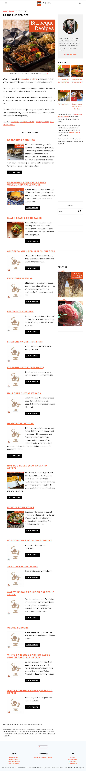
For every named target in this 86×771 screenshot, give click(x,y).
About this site (13, 757)
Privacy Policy (13, 759)
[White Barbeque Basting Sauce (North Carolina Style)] (15, 669)
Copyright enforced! (14, 761)
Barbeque (15, 122)
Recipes (11, 11)
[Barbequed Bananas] (15, 152)
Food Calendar (72, 763)
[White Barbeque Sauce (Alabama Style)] (15, 705)
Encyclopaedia (72, 759)
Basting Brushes (42, 122)
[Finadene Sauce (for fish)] (15, 353)
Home (5, 11)
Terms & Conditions (13, 763)
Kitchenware (72, 761)
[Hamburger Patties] (15, 435)
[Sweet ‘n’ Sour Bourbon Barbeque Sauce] (15, 606)
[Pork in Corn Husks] (15, 519)
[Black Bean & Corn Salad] (15, 230)
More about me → (70, 54)
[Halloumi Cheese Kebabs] (15, 405)
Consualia (61, 271)
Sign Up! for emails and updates (43, 757)
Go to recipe (14, 172)
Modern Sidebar (74, 132)
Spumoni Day (62, 300)
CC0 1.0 (45, 73)
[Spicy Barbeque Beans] (15, 578)
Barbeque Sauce (27, 122)
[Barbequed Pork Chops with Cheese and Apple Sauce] (15, 196)
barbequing (24, 79)
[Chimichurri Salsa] (15, 290)
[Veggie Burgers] (15, 639)
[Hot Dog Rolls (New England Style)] (15, 480)
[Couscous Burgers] (15, 323)
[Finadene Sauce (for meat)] (15, 379)
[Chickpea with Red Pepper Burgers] (15, 263)
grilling (34, 79)
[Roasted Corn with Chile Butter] (15, 552)
